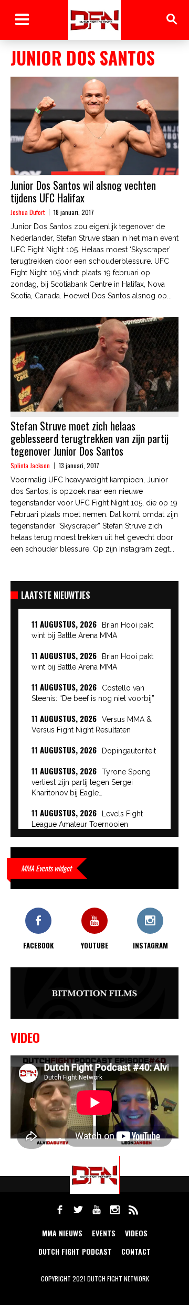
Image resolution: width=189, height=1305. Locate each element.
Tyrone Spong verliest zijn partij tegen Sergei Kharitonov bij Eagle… (91, 782)
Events (104, 1232)
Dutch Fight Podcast (75, 1251)
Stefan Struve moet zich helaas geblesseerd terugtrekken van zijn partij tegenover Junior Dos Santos (89, 438)
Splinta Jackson (30, 465)
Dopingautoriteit (129, 751)
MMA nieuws (62, 1232)
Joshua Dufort (27, 212)
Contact (136, 1251)
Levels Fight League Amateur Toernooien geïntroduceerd (87, 824)
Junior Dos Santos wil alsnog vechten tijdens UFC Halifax (83, 191)
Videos (136, 1232)
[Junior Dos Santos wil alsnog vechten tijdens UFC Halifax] (94, 126)
